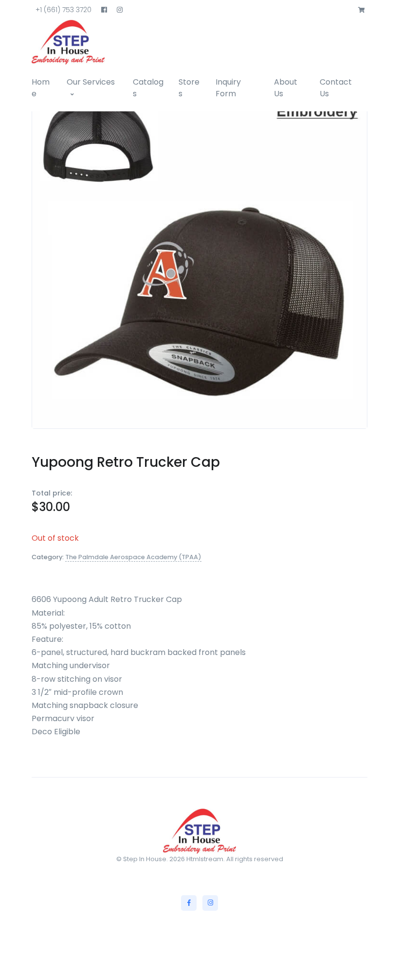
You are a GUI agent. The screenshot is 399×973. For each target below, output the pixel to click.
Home (41, 87)
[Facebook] (189, 903)
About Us (285, 87)
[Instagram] (210, 903)
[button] (361, 10)
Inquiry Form (228, 87)
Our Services (91, 82)
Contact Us (336, 87)
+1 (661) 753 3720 (63, 10)
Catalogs (148, 87)
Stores (189, 87)
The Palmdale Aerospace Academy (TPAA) (133, 557)
